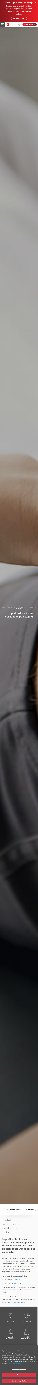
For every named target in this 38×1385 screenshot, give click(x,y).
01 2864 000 (16, 1279)
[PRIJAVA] (19, 24)
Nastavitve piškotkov (19, 1369)
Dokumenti (31, 1209)
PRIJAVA (19, 24)
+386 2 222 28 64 (16, 1283)
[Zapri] (35, 1347)
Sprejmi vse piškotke (19, 1381)
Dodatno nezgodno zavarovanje (15, 1302)
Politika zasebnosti (16, 1363)
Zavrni (19, 1375)
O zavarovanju (14, 1209)
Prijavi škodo (19, 18)
